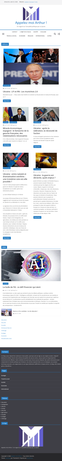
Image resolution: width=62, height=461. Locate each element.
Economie (22, 36)
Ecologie (43, 32)
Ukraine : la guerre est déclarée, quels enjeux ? (44, 176)
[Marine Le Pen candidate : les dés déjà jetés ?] (6, 312)
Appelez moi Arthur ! (31, 22)
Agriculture (4, 412)
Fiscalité (3, 325)
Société (35, 32)
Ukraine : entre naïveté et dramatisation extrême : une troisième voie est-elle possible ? (15, 178)
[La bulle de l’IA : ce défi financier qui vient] (31, 265)
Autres (49, 36)
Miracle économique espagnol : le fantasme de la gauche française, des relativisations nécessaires (16, 132)
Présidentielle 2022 (6, 338)
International (40, 36)
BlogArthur (14, 88)
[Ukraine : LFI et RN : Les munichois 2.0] (31, 66)
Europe (3, 408)
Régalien (30, 36)
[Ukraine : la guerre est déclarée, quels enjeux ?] (46, 160)
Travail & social (12, 36)
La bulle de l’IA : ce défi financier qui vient (22, 287)
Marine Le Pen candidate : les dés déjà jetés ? (25, 311)
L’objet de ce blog (25, 32)
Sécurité (3, 322)
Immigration (4, 404)
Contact (14, 32)
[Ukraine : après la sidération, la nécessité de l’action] (46, 114)
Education (4, 320)
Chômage (3, 330)
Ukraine (3, 406)
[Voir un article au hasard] (59, 34)
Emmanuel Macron (6, 328)
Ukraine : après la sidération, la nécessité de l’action (45, 130)
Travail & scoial (5, 379)
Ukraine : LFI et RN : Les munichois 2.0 (20, 91)
